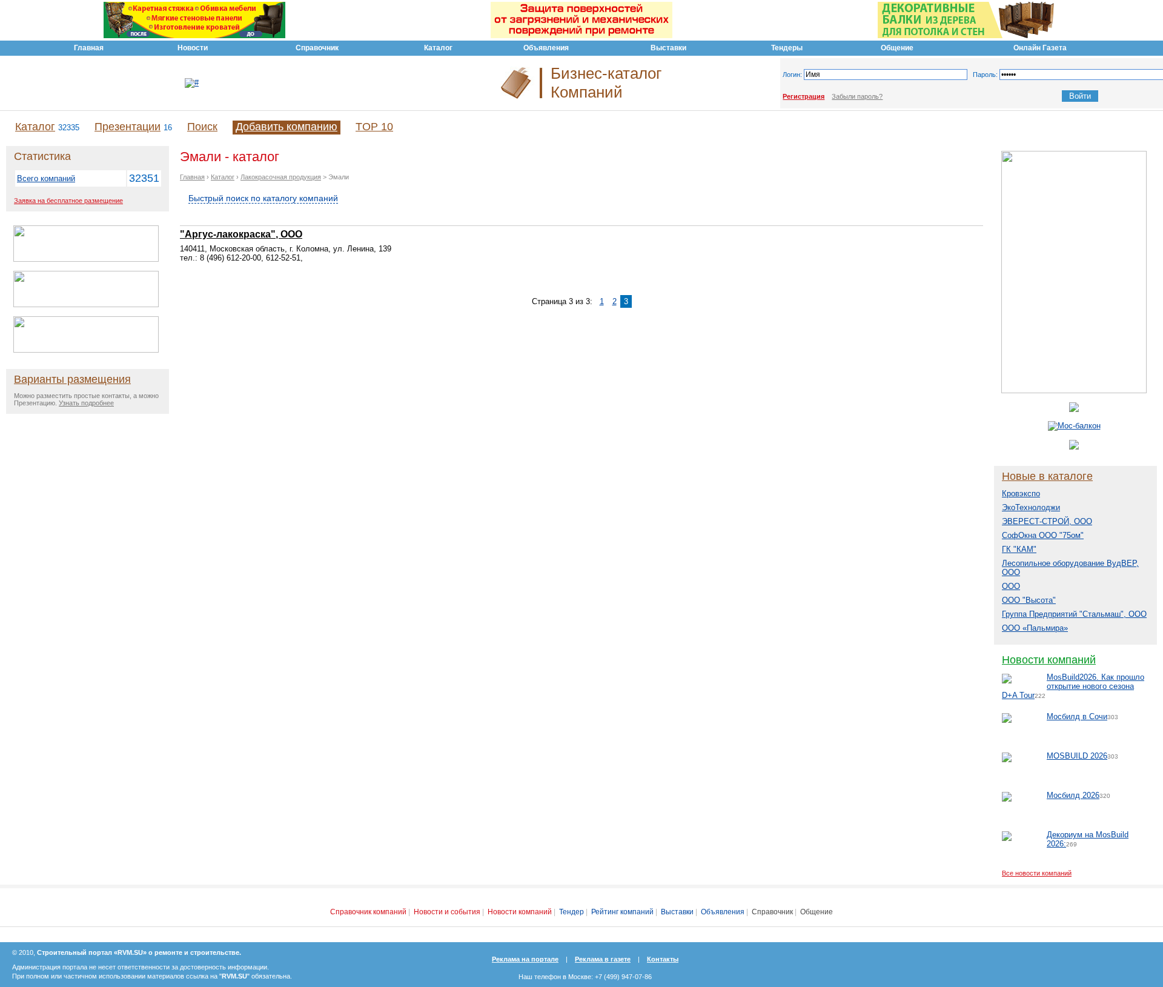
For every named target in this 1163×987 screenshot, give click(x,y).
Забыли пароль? (857, 96)
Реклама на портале (525, 959)
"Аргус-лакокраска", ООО (241, 234)
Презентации (127, 127)
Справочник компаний (368, 912)
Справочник (772, 912)
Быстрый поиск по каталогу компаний (263, 198)
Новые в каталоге (1047, 476)
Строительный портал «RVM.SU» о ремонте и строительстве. (139, 952)
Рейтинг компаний (622, 912)
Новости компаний (1049, 660)
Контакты (662, 959)
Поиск (202, 127)
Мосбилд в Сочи (1077, 716)
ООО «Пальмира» (1035, 628)
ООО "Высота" (1029, 600)
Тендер (571, 912)
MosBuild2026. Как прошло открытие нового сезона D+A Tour (1073, 686)
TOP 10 (374, 127)
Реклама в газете (603, 959)
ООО (1011, 586)
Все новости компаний (1037, 873)
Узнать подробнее (86, 403)
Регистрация (803, 96)
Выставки (677, 912)
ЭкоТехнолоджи (1031, 507)
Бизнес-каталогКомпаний (606, 82)
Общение (816, 912)
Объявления (722, 912)
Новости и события (447, 912)
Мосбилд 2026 (1073, 795)
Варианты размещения (72, 379)
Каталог (35, 127)
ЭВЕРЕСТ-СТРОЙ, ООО (1047, 521)
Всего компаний (46, 178)
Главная (192, 177)
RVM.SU (234, 976)
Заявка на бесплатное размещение (68, 200)
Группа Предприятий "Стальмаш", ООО (1074, 614)
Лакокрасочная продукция (280, 177)
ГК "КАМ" (1019, 549)
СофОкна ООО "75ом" (1043, 535)
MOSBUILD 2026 (1077, 755)
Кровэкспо (1021, 493)
